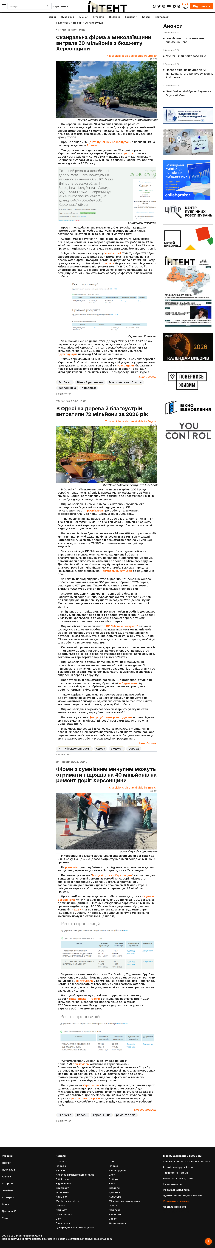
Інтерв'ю (98, 17)
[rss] (179, 6)
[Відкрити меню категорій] (4, 5)
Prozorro (93, 145)
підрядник (89, 387)
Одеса (100, 748)
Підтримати (201, 6)
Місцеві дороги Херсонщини (112, 875)
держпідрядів (67, 354)
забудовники (128, 683)
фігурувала (84, 980)
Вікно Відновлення (90, 382)
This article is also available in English (131, 55)
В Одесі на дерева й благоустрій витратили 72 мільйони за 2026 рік (102, 411)
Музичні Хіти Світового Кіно (186, 56)
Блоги (146, 17)
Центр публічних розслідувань (109, 141)
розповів (71, 867)
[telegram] (174, 6)
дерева (133, 748)
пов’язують (81, 1064)
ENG (185, 8)
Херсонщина (67, 387)
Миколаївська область (125, 382)
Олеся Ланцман (145, 1109)
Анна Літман (147, 376)
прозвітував (94, 510)
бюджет (117, 748)
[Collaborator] (188, 180)
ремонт (129, 153)
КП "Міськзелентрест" (122, 626)
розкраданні (126, 365)
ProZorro (64, 382)
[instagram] (163, 6)
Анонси (83, 17)
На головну (63, 22)
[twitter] (159, 6)
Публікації (67, 17)
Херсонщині (91, 1085)
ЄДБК (78, 909)
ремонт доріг (125, 1114)
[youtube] (169, 6)
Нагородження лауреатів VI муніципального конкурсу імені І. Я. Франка (189, 73)
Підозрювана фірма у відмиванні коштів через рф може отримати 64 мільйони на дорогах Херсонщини (104, 1141)
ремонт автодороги (85, 1098)
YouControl (113, 253)
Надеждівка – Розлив (84, 998)
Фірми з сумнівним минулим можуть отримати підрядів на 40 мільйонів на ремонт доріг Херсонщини (106, 774)
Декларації (162, 17)
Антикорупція (94, 22)
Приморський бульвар (116, 570)
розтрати (107, 263)
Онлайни (114, 17)
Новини (51, 17)
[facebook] (154, 6)
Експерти (131, 17)
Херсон (82, 1114)
